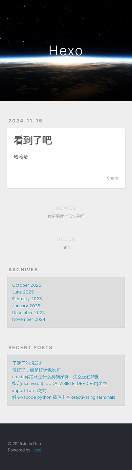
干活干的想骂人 (27, 363)
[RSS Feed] (107, 9)
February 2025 (27, 298)
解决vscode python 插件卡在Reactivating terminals (63, 397)
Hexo (66, 50)
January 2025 (26, 305)
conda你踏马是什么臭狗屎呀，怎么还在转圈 (56, 376)
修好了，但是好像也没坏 (36, 369)
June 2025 (23, 292)
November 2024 (28, 319)
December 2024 (28, 312)
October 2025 (26, 285)
